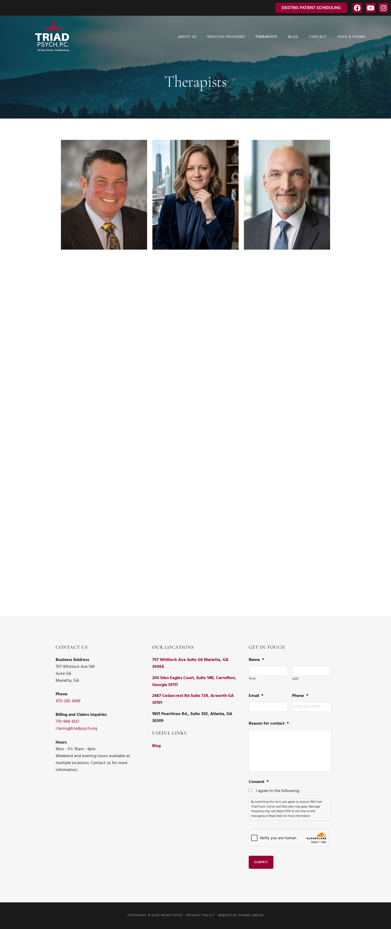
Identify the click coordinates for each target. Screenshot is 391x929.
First (252, 678)
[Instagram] (383, 8)
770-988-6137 (67, 721)
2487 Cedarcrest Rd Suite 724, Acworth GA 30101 (193, 699)
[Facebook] (357, 8)
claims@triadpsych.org (76, 728)
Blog (156, 746)
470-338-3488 (68, 701)
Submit (261, 862)
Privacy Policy (200, 915)
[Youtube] (370, 8)
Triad (52, 35)
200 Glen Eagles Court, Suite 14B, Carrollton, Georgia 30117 (194, 681)
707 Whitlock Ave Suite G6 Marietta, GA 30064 (190, 663)
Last (295, 678)
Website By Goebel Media (241, 915)
